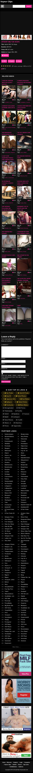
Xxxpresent (8, 643)
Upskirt (12, 61)
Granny (7, 479)
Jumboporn (15, 417)
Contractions (11, 177)
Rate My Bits (8, 526)
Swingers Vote (25, 528)
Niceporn (23, 568)
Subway (25, 275)
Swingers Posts (9, 517)
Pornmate (7, 600)
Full (21, 298)
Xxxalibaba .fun (25, 608)
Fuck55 (19, 420)
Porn (26, 175)
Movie (23, 298)
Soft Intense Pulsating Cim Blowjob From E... (7, 208)
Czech (6, 325)
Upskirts (5, 55)
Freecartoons (8, 476)
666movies (8, 450)
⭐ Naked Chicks (21, 402)
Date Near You (25, 536)
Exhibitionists (13, 766)
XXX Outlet (24, 551)
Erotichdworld (9, 441)
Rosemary (26, 228)
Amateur (7, 462)
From (10, 228)
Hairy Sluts (24, 479)
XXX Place (24, 636)
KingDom (13, 152)
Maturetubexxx (9, 593)
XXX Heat (7, 636)
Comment (5, 344)
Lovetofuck (8, 490)
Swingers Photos (9, 544)
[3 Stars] (6, 66)
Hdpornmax (24, 446)
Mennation (24, 493)
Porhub (23, 619)
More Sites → (16, 647)
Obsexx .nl (7, 423)
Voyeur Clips (6, 1)
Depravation (7, 152)
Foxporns (23, 560)
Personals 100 (25, 497)
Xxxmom (25, 414)
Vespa (19, 61)
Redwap (23, 553)
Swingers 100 (9, 528)
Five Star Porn (9, 589)
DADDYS (11, 202)
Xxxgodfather (8, 610)
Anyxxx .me (8, 455)
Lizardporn (24, 486)
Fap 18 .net (24, 450)
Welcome (9, 762)
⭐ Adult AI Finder (22, 393)
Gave (11, 102)
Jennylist (23, 483)
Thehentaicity (7, 411)
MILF (4, 61)
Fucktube (23, 610)
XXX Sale (7, 598)
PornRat (18, 411)
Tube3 (6, 591)
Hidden (25, 152)
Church (22, 127)
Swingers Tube (9, 536)
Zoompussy (8, 504)
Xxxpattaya (8, 629)
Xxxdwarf (23, 591)
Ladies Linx (8, 538)
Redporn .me (8, 546)
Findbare (23, 474)
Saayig (7, 619)
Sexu (6, 584)
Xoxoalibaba (24, 584)
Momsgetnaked (8, 408)
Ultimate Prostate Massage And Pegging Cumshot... (24, 82)
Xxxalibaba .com (9, 596)
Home (4, 762)
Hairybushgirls (9, 481)
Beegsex (7, 448)
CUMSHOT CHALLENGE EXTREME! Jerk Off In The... (8, 107)
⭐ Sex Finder (8, 393)
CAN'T (6, 177)
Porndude (7, 446)
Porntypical (8, 622)
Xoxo (6, 612)
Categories (27, 762)
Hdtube (23, 572)
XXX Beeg (8, 624)
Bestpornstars (9, 549)
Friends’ (24, 251)
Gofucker (23, 556)
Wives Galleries (25, 533)
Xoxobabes (8, 633)
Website (4, 368)
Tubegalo (23, 544)
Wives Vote (8, 533)
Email (3, 363)
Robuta (23, 622)
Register (15, 762)
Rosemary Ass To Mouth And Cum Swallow (22, 208)
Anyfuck (23, 462)
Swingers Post (25, 526)
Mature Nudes (25, 490)
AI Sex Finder (25, 509)
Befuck (7, 582)
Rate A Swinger (25, 524)
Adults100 (7, 507)
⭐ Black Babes (22, 405)
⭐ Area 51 (7, 396)
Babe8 (5, 417)
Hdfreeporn (8, 560)
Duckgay (7, 474)
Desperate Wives (26, 519)
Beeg (22, 575)
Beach (20, 764)
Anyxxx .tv (8, 565)
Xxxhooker (8, 640)
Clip (25, 127)
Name (3, 358)
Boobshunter (8, 467)
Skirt (19, 305)
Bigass (7, 577)
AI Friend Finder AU (9, 510)
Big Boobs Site (9, 605)
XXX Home (8, 608)
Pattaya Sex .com (10, 631)
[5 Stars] (10, 66)
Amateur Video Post (25, 513)
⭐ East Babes (24, 399)
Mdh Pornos (20, 408)
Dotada (9, 302)
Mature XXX (8, 493)
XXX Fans (24, 624)
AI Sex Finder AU (10, 513)
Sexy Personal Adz (25, 541)
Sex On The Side (26, 538)
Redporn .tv (24, 586)
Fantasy (6, 275)
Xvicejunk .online (9, 579)
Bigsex (23, 582)
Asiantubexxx (25, 563)
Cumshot (28, 102)
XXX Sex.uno (24, 593)
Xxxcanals (24, 638)
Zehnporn (23, 502)
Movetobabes (25, 629)
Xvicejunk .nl (8, 568)
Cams (21, 152)
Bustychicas (24, 467)
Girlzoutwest (24, 476)
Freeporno (8, 572)
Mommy (11, 275)
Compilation (22, 102)
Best (21, 251)
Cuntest (7, 471)
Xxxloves (23, 640)
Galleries (21, 766)
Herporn (23, 565)
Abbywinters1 (25, 460)
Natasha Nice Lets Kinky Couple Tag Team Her (23, 183)
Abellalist (7, 443)
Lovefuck (23, 488)
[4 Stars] (8, 66)
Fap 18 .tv (24, 558)
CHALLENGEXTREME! (10, 127)
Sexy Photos (24, 436)
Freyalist (23, 441)
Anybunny (24, 598)
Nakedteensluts (25, 457)
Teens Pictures (8, 420)
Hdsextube (24, 439)
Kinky (25, 202)
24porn (7, 453)
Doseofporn (24, 443)
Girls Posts (8, 460)
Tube (6, 502)
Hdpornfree (24, 448)
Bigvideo (7, 570)
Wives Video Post (26, 531)
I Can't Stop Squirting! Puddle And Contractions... (8, 157)
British (6, 251)
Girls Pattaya (24, 600)
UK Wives (7, 531)
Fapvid (23, 570)
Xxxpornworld (25, 617)
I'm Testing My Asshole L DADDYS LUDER (7, 183)
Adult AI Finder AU (26, 504)
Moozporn (8, 495)
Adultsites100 (25, 507)
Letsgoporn (8, 486)
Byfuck (23, 469)
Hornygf (23, 481)
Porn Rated (24, 631)
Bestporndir (24, 464)
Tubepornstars (9, 551)
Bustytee (7, 469)
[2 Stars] (4, 66)
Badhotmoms (8, 464)
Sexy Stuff (8, 540)
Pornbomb (8, 553)
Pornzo (6, 426)
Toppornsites (16, 426)
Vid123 (6, 414)
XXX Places (8, 626)
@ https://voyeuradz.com (22, 769)
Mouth (21, 228)
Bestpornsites (25, 434)
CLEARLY (7, 102)
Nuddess (7, 497)
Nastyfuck (23, 495)
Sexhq (6, 556)
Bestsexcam (8, 558)
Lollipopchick (8, 488)
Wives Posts (24, 517)
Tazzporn (23, 500)
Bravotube (24, 546)
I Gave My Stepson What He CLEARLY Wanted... (7, 82)
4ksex (22, 453)
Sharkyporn (8, 500)
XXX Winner (8, 638)
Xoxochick (24, 633)
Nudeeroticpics (9, 434)
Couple (21, 202)
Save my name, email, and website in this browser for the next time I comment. (15, 377)
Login (21, 762)
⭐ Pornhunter (8, 405)
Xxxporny (23, 603)
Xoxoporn (7, 615)
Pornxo (23, 589)
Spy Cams (26, 764)
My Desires (24, 521)
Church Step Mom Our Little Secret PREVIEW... (24, 107)
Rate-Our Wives (9, 524)
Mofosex (23, 455)
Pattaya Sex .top (25, 577)
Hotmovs (7, 457)
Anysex (23, 579)
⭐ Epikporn (7, 402)
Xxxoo (22, 626)
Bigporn (7, 575)
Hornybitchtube (9, 586)
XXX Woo (23, 615)
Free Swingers (9, 521)
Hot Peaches (8, 483)
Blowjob (6, 228)
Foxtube (7, 439)
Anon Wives (8, 519)
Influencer (22, 175)
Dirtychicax (18, 423)
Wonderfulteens (9, 436)
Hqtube (23, 596)
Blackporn (24, 605)
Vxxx (6, 563)
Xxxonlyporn (8, 617)
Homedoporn (24, 549)
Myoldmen (15, 414)
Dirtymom (23, 471)
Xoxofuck (23, 612)
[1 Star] (2, 66)
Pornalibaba (8, 603)
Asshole (6, 202)
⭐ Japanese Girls (9, 399)
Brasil (6, 302)
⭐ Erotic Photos (20, 396)
